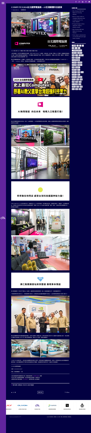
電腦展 (32, 385)
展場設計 (80, 64)
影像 (79, 72)
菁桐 (81, 86)
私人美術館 (74, 84)
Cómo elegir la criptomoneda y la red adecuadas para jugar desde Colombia (79, 36)
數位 (79, 74)
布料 (79, 69)
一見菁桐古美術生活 (77, 50)
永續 (28, 385)
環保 (80, 81)
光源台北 (81, 55)
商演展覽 (80, 62)
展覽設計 (20, 385)
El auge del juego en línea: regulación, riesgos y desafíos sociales (79, 25)
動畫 (73, 57)
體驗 (80, 89)
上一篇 (14, 392)
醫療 (77, 89)
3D (77, 45)
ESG (76, 48)
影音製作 (74, 74)
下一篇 (66, 392)
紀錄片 (73, 86)
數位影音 (74, 77)
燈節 (73, 81)
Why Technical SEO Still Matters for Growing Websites (78, 13)
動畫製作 (78, 57)
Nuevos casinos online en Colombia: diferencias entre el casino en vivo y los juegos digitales (79, 19)
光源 (77, 55)
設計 (73, 89)
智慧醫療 (80, 77)
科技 (80, 84)
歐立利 (25, 385)
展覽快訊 (23, 10)
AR (73, 48)
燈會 (81, 79)
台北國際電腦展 (75, 60)
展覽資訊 (74, 69)
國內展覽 (15, 385)
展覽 (73, 67)
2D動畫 (74, 45)
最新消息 (40, 392)
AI (82, 45)
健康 (73, 55)
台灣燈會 (74, 62)
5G (80, 45)
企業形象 (80, 52)
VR (79, 48)
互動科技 (74, 52)
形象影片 (74, 72)
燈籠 (77, 81)
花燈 (78, 86)
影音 (82, 72)
